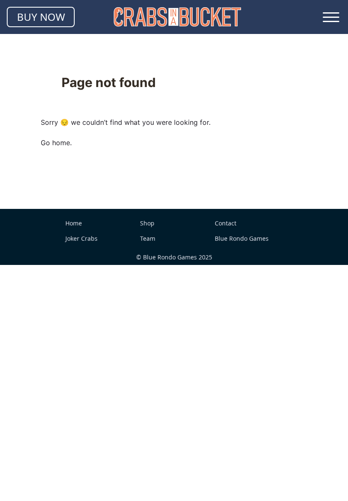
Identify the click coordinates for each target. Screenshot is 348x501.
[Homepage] (177, 17)
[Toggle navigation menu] (331, 17)
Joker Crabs (81, 238)
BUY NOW (41, 17)
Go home (55, 142)
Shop (147, 223)
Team (147, 238)
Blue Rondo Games (242, 238)
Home (73, 223)
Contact (225, 223)
